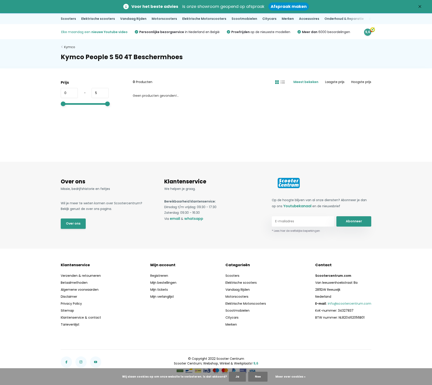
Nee (258, 376)
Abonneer (354, 221)
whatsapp (193, 218)
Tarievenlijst (70, 324)
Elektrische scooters (98, 18)
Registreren (159, 275)
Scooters (68, 18)
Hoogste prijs (361, 82)
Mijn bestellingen (163, 282)
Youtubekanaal (297, 206)
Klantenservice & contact (81, 317)
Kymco (69, 47)
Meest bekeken (305, 82)
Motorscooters (164, 18)
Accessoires (309, 18)
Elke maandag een (94, 32)
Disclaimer (69, 296)
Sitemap (67, 310)
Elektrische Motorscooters (204, 18)
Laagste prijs (334, 82)
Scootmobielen (244, 18)
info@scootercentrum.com (349, 303)
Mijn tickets (159, 289)
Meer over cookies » (290, 376)
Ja (237, 376)
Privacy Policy (71, 303)
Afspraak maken (289, 6)
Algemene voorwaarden (80, 289)
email (175, 218)
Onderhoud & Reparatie (344, 18)
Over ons (73, 223)
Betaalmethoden (74, 282)
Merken (288, 18)
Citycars (269, 18)
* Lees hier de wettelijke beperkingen (296, 231)
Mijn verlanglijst (162, 296)
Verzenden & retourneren (81, 275)
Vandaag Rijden (133, 18)
